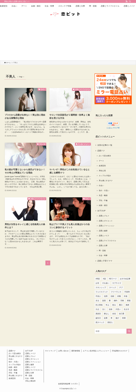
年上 (107, 305)
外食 (125, 296)
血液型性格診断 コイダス (68, 384)
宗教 (122, 301)
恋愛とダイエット (106, 221)
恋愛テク (101, 151)
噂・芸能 (102, 251)
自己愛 (121, 314)
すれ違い (105, 283)
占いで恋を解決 (105, 156)
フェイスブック (102, 292)
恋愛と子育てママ (104, 261)
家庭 (129, 301)
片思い (118, 309)
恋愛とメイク (104, 236)
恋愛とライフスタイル (107, 241)
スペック (112, 287)
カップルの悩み (105, 176)
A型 (104, 279)
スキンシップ (101, 287)
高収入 (110, 322)
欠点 (97, 309)
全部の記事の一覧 (104, 145)
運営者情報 (75, 351)
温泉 (110, 309)
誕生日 (98, 318)
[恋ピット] (68, 14)
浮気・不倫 (103, 200)
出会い (101, 185)
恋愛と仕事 (103, 246)
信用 (105, 296)
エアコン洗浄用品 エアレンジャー (96, 351)
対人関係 (99, 305)
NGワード (113, 279)
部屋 (124, 318)
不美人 (98, 296)
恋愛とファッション (106, 226)
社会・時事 (103, 255)
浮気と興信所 (30, 381)
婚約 (115, 301)
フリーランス (116, 292)
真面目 (98, 314)
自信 (114, 314)
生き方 (126, 309)
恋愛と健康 (103, 231)
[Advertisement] (68, 40)
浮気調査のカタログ (119, 351)
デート (101, 161)
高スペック (100, 322)
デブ (121, 287)
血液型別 (102, 166)
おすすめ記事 (125, 279)
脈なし (106, 314)
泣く (104, 309)
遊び (117, 318)
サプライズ (116, 283)
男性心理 (102, 171)
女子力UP (101, 211)
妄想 (104, 301)
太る (97, 301)
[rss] (126, 1)
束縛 (127, 305)
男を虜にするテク (106, 181)
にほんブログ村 (113, 128)
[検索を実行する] (129, 331)
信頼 (112, 296)
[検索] (130, 1)
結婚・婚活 (103, 205)
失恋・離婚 (103, 195)
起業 (105, 318)
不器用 (127, 292)
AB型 (98, 279)
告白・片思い (104, 191)
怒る (114, 305)
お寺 (97, 283)
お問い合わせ (63, 351)
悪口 (120, 305)
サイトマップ (50, 351)
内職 (119, 296)
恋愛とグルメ (104, 216)
